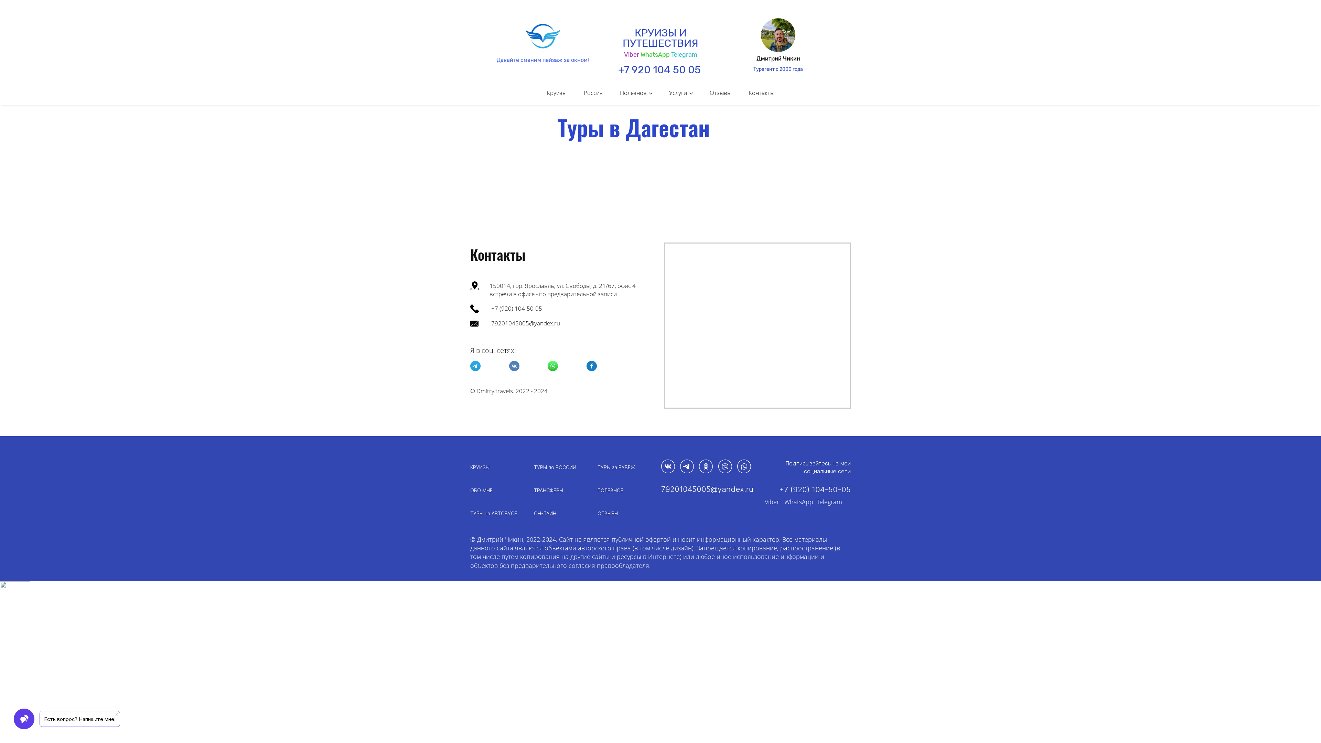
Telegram (684, 54)
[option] (778, 45)
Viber (772, 502)
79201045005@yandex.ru (525, 323)
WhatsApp (655, 54)
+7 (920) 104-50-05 (516, 308)
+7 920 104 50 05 (659, 70)
